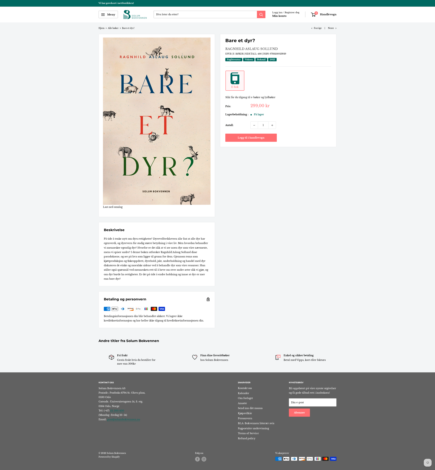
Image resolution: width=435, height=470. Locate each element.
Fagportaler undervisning (253, 428)
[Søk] (261, 14)
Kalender (243, 393)
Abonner (299, 412)
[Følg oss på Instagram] (204, 459)
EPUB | (229, 54)
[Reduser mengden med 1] (254, 125)
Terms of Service (248, 433)
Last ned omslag (113, 207)
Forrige (318, 28)
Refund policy (246, 438)
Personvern (245, 418)
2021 (272, 59)
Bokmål (261, 59)
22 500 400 (117, 410)
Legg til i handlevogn (251, 137)
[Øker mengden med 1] (272, 125)
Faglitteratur (234, 59)
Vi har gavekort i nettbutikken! (116, 3)
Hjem (102, 28)
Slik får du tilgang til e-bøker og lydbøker (250, 97)
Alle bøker (113, 28)
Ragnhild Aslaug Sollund (251, 49)
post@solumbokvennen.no (123, 419)
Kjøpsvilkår (245, 413)
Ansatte (242, 403)
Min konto (279, 16)
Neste (331, 28)
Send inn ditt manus (250, 408)
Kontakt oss (245, 388)
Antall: (229, 125)
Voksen (249, 59)
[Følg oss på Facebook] (197, 459)
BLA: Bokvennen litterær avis (256, 423)
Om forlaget (245, 398)
